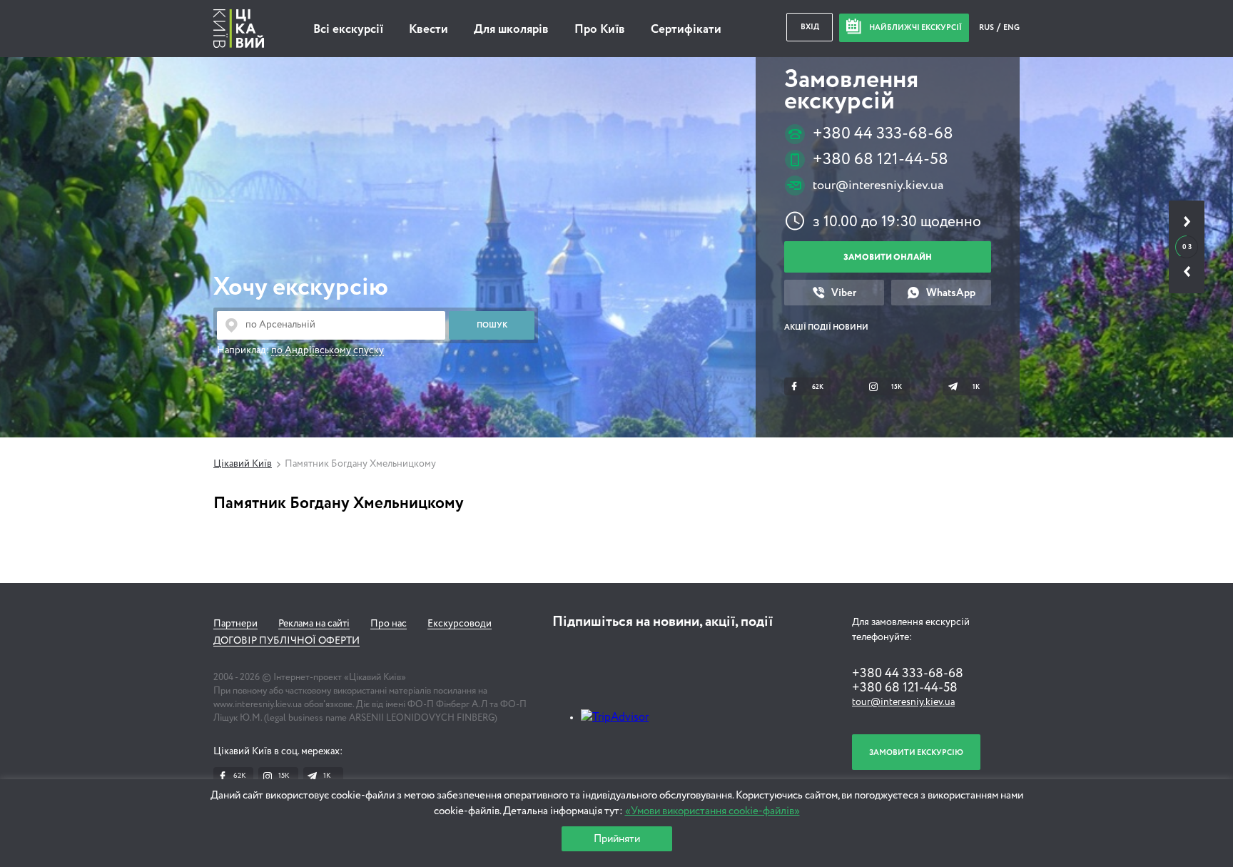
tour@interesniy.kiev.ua (878, 185)
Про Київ (599, 30)
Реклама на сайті (314, 624)
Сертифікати (686, 30)
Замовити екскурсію (916, 752)
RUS (987, 27)
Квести (428, 30)
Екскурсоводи (459, 624)
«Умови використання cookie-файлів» (712, 811)
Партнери (235, 624)
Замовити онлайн (887, 257)
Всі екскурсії (348, 30)
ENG (1011, 27)
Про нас (388, 624)
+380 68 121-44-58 (880, 159)
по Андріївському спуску (327, 350)
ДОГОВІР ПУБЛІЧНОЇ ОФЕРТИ (286, 641)
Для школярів (511, 30)
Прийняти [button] (617, 838)
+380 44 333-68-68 (883, 134)
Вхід (810, 27)
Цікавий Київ (242, 464)
